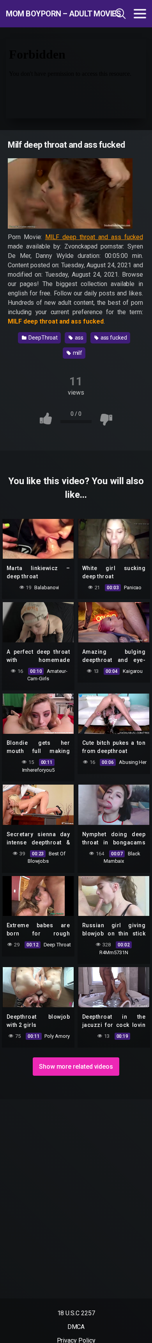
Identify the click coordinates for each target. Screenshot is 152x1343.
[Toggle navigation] (140, 13)
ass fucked (113, 337)
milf (77, 353)
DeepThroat (42, 337)
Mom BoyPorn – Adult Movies (48, 14)
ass (78, 337)
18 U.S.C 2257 (76, 1313)
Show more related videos (76, 1066)
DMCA (76, 1326)
